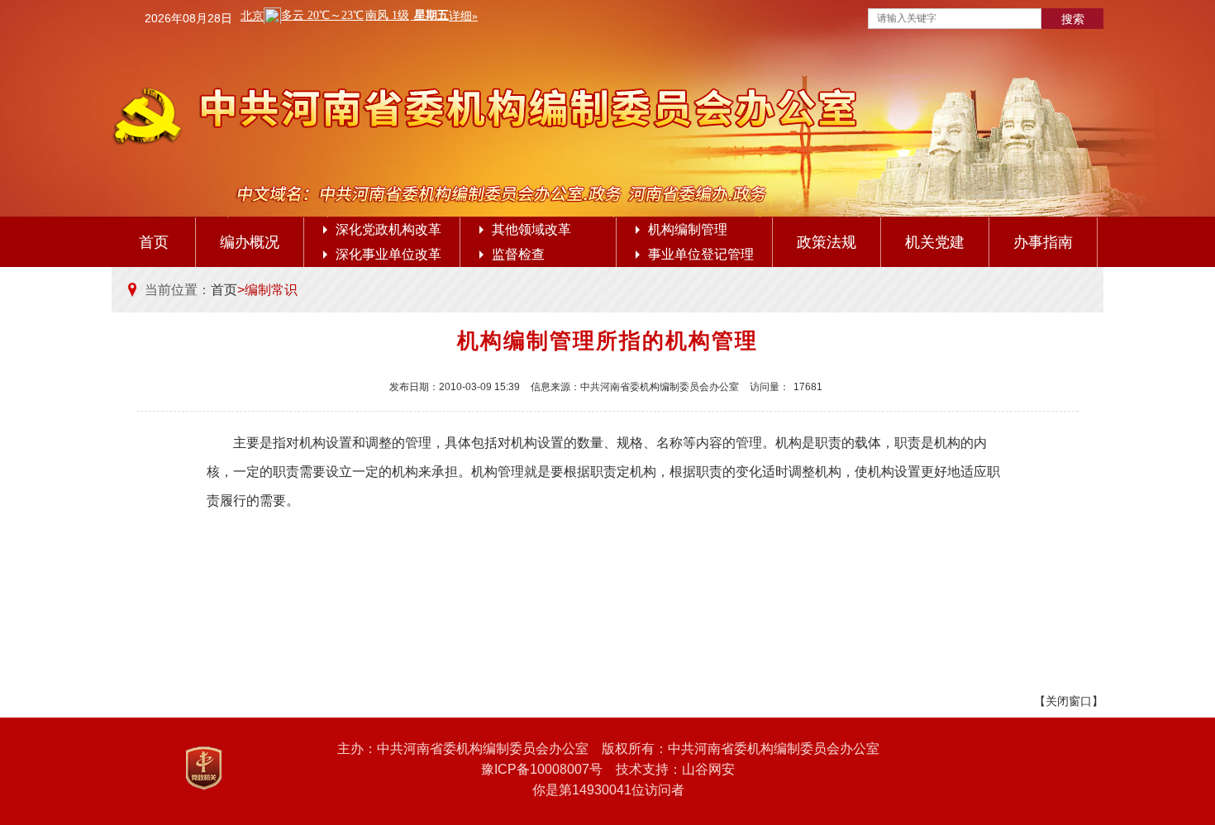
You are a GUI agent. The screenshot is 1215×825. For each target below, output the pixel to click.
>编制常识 (267, 290)
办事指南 (1043, 242)
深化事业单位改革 (388, 254)
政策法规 (826, 242)
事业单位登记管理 (701, 254)
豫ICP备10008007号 (542, 769)
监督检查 (518, 254)
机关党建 (935, 242)
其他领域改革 (531, 229)
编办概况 (249, 242)
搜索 (1072, 19)
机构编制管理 (687, 229)
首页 (154, 242)
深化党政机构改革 (388, 229)
